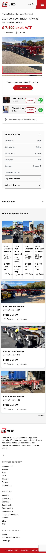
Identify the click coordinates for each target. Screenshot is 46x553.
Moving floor (6, 485)
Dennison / (20, 14)
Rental (4, 534)
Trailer (4, 14)
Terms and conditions (10, 514)
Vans (4, 472)
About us (5, 495)
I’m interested (23, 88)
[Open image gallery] (23, 50)
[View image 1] (22, 70)
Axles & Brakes (12, 185)
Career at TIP (7, 499)
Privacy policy (7, 508)
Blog (4, 521)
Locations (6, 502)
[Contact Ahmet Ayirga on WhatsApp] (40, 110)
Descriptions (8, 201)
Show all (40, 415)
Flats (4, 476)
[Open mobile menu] (41, 4)
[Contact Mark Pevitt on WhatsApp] (40, 100)
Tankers (5, 482)
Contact (5, 518)
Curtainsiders (7, 466)
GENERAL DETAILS (12, 134)
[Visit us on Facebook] (3, 456)
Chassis (5, 479)
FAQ (4, 524)
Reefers (5, 469)
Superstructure (12, 179)
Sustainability (7, 505)
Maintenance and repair (11, 537)
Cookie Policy (7, 511)
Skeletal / (12, 14)
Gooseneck (28, 14)
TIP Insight (6, 541)
